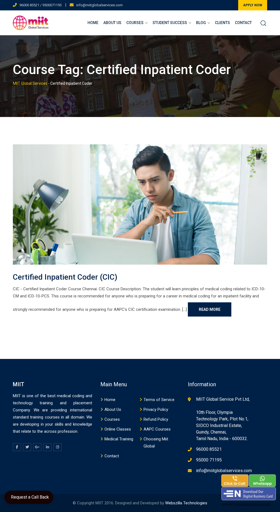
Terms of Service (159, 399)
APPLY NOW (252, 5)
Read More (209, 309)
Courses (135, 23)
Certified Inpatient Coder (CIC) (65, 277)
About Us (112, 23)
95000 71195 (209, 460)
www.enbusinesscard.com (253, 504)
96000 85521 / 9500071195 (40, 5)
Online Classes (117, 429)
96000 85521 (209, 449)
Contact (243, 23)
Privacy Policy (156, 409)
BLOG (201, 23)
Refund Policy (156, 419)
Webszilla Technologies (186, 503)
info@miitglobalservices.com (99, 5)
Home (93, 23)
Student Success (170, 23)
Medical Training (118, 439)
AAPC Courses (157, 429)
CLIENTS (222, 23)
